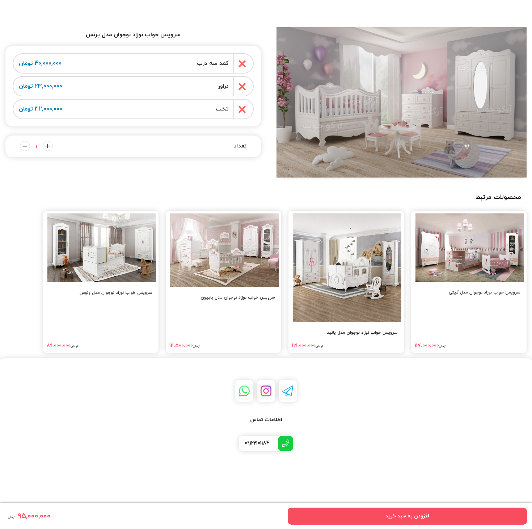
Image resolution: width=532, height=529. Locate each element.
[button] (401, 138)
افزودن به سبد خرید (407, 516)
